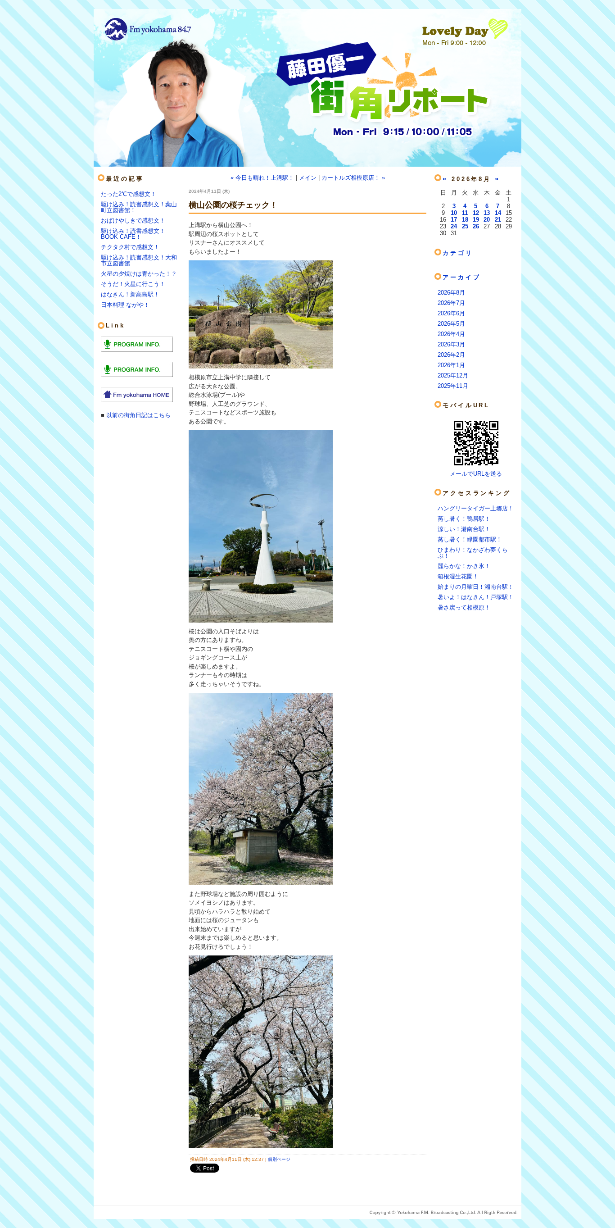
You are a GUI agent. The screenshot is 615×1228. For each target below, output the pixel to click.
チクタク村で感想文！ (130, 247)
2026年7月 (451, 303)
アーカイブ (462, 277)
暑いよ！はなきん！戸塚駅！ (476, 597)
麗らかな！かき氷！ (464, 566)
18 (465, 219)
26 (476, 226)
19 (476, 219)
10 (454, 212)
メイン (308, 177)
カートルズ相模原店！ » (353, 177)
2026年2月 (451, 354)
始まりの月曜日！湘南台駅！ (476, 586)
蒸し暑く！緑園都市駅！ (470, 539)
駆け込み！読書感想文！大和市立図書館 (139, 260)
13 (487, 212)
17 (454, 219)
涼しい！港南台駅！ (464, 529)
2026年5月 (451, 323)
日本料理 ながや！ (125, 304)
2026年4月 (451, 334)
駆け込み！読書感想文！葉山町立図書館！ (139, 207)
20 (487, 219)
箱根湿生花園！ (458, 576)
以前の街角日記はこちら (138, 415)
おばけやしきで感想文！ (133, 220)
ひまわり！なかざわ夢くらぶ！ (473, 552)
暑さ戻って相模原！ (464, 607)
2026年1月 (451, 365)
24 (454, 226)
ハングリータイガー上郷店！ (476, 508)
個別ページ (279, 1159)
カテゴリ (458, 253)
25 (465, 226)
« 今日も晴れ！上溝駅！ (262, 177)
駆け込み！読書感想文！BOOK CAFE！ (133, 233)
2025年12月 (453, 375)
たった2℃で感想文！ (128, 194)
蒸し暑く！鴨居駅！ (464, 518)
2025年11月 (453, 385)
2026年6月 (451, 313)
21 (498, 219)
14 (498, 212)
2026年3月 (451, 344)
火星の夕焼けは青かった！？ (139, 273)
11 (465, 212)
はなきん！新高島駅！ (130, 294)
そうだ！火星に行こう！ (133, 284)
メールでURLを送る (476, 473)
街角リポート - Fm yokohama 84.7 (307, 94)
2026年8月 (451, 292)
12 (476, 212)
